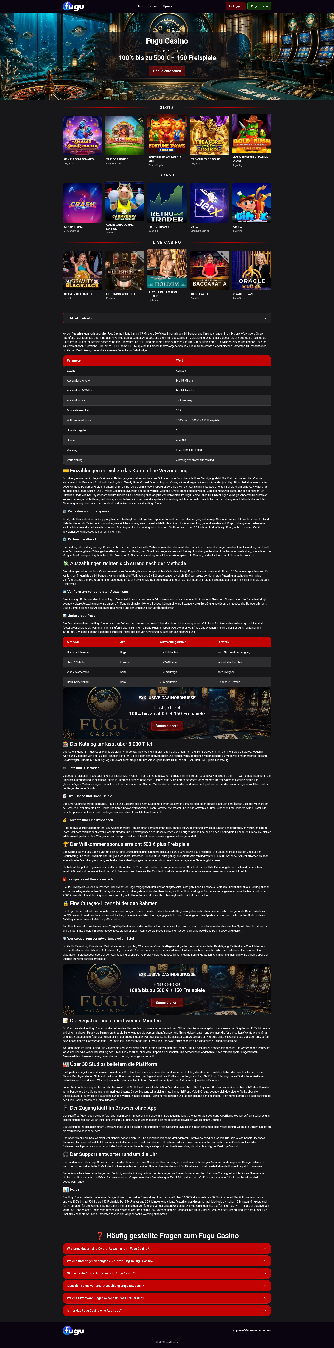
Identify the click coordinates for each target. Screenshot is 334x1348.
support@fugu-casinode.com (252, 1330)
